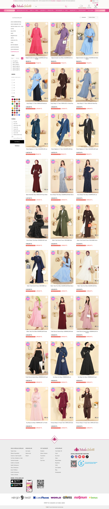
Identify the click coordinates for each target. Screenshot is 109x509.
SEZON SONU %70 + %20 (22, 10)
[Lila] (17, 115)
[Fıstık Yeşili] (15, 106)
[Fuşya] (19, 106)
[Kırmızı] (15, 113)
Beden (13, 74)
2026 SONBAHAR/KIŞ (16, 21)
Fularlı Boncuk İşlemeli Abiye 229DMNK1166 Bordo (62, 331)
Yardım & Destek (14, 474)
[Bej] (19, 102)
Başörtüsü (57, 462)
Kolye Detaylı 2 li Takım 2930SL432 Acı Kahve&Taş (62, 103)
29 (14, 85)
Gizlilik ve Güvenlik (15, 462)
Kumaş (13, 119)
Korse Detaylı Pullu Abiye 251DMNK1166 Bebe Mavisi (62, 194)
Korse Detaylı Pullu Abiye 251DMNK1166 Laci (87, 194)
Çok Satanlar (58, 467)
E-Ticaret (50, 507)
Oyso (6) (15, 123)
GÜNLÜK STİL (50, 10)
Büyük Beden (58, 460)
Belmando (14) (17, 131)
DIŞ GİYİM (42, 10)
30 (14, 87)
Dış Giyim (57, 455)
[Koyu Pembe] (13, 99)
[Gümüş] (19, 108)
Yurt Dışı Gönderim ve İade (16, 458)
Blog (56, 469)
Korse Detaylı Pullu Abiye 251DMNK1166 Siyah (37, 240)
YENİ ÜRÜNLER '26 (10, 10)
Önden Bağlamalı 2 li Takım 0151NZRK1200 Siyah (87, 149)
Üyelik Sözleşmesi (15, 465)
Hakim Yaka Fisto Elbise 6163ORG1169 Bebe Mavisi (62, 285)
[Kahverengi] (19, 111)
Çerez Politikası (14, 469)
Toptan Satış (13, 451)
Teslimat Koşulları (14, 460)
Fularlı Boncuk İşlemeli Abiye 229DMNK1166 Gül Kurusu (87, 332)
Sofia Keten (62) (17, 125)
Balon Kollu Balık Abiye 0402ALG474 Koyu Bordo (36, 194)
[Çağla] (19, 104)
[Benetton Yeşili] (13, 104)
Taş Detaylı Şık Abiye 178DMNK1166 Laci (62, 377)
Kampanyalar (58, 472)
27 (14, 80)
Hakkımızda (28, 453)
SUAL (12, 42)
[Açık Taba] (17, 99)
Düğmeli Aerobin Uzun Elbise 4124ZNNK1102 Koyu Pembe (37, 58)
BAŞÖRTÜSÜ (73, 10)
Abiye (56, 458)
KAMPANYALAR (15, 51)
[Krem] (19, 113)
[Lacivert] (13, 115)
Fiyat (13, 55)
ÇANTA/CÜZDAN (82, 10)
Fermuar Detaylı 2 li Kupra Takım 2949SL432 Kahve (87, 422)
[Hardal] (15, 111)
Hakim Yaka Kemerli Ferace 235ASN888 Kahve (87, 240)
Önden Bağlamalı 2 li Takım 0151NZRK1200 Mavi (62, 149)
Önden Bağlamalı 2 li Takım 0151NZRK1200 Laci (36, 149)
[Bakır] (15, 102)
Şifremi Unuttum (43, 453)
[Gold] (13, 108)
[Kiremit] (13, 113)
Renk (13, 96)
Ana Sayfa (28, 451)
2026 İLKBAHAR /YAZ (16, 24)
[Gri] (15, 108)
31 (14, 90)
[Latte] (15, 115)
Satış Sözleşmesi (14, 467)
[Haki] (13, 111)
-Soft (47, 507)
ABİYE (36, 10)
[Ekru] (13, 106)
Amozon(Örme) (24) (18, 138)
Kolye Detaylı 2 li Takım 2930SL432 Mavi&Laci (37, 103)
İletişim (27, 455)
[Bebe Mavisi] (17, 102)
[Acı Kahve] (15, 99)
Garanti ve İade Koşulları (16, 455)
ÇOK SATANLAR (15, 49)
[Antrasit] (19, 99)
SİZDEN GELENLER (100, 10)
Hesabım (42, 451)
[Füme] (17, 106)
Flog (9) (15, 121)
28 (14, 82)
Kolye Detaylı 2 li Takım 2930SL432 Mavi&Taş (87, 103)
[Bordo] (17, 104)
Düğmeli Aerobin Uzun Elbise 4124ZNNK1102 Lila (62, 57)
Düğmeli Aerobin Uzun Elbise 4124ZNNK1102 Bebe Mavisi (87, 58)
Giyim (56, 453)
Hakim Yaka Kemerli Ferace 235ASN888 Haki (62, 240)
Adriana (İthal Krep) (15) (17, 135)
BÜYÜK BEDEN (59, 10)
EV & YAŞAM (90, 10)
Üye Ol (41, 458)
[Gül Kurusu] (17, 108)
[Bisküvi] (15, 104)
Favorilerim (42, 455)
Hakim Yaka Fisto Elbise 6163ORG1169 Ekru (87, 285)
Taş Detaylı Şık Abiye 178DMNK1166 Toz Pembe (36, 422)
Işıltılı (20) (16, 132)
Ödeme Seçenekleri (15, 453)
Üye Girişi (42, 460)
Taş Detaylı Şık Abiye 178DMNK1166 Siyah (87, 377)
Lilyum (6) (16, 127)
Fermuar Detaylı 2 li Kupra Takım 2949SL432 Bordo (62, 422)
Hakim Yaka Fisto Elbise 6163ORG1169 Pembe (36, 331)
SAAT (66, 10)
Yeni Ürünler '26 (58, 451)
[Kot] (17, 113)
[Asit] (13, 102)
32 (14, 93)
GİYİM (31, 10)
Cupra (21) (16, 129)
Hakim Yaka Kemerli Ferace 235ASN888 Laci (36, 285)
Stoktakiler (84, 17)
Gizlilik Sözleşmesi (15, 472)
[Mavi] (19, 115)
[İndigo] (17, 111)
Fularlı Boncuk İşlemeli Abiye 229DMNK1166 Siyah (37, 377)
